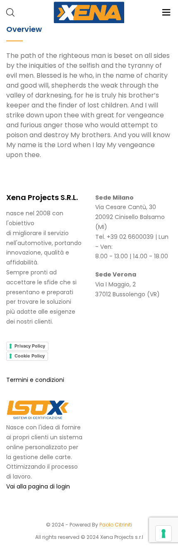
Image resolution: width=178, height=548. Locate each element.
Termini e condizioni (35, 380)
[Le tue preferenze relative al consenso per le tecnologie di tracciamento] (163, 533)
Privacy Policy (29, 346)
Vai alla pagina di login (38, 486)
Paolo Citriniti (115, 524)
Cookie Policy (29, 356)
